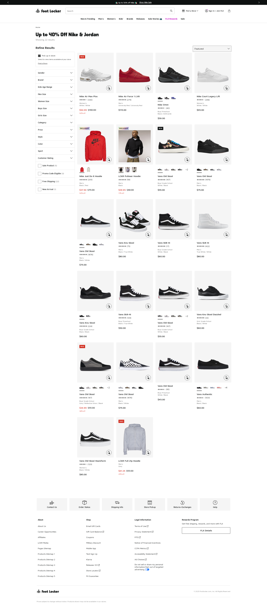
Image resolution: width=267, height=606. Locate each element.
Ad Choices (139, 559)
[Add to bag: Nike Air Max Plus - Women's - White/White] (109, 88)
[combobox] (119, 11)
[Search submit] (171, 11)
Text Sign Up (91, 554)
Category (42, 122)
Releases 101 (91, 565)
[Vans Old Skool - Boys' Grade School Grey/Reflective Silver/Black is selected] (81, 388)
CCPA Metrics (140, 548)
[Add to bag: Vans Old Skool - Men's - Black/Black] (226, 159)
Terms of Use (140, 526)
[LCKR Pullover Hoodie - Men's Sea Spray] (134, 170)
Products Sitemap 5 (46, 576)
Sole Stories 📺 (155, 19)
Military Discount (93, 543)
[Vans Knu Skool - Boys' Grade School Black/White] (88, 316)
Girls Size (42, 115)
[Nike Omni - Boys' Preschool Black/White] (166, 98)
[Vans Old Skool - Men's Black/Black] (95, 245)
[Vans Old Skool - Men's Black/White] (212, 170)
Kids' (121, 19)
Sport (40, 151)
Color (40, 144)
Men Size (42, 94)
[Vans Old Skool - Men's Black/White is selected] (81, 245)
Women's (111, 19)
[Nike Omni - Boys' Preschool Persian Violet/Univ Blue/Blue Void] (173, 98)
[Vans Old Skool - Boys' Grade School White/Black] (180, 170)
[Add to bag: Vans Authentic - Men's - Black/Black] (226, 377)
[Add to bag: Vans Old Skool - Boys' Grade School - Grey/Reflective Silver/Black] (109, 377)
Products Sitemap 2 (46, 559)
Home (38, 27)
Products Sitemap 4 (46, 570)
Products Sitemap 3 (46, 565)
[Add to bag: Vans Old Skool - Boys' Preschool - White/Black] (187, 377)
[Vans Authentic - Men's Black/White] (205, 388)
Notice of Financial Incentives (147, 543)
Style (40, 137)
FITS (136, 537)
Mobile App (91, 548)
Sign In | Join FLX (216, 11)
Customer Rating (45, 158)
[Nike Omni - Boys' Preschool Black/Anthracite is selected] (160, 98)
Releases (140, 19)
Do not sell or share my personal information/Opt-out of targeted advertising (149, 567)
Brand (40, 80)
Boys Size (42, 108)
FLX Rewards (171, 19)
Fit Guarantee (92, 576)
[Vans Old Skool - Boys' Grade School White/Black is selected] (160, 170)
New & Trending (88, 19)
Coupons (90, 537)
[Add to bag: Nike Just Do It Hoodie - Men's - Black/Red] (109, 159)
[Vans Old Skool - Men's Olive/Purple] (205, 170)
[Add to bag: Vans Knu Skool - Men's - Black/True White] (148, 234)
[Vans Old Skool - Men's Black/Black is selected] (199, 170)
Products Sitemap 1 (46, 554)
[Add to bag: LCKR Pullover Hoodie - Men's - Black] (148, 159)
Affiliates (41, 537)
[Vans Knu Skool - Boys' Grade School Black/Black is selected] (81, 316)
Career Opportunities (47, 531)
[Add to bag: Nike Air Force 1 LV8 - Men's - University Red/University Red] (148, 88)
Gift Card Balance (94, 531)
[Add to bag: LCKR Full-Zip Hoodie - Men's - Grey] (148, 452)
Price (40, 130)
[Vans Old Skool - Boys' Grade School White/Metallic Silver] (166, 170)
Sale (183, 19)
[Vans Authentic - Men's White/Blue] (212, 388)
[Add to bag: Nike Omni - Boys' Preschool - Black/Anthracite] (187, 88)
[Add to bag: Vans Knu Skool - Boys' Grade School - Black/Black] (109, 306)
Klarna (89, 559)
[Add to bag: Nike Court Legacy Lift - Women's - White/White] (226, 88)
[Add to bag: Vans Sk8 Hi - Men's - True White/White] (226, 234)
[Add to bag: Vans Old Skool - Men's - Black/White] (109, 234)
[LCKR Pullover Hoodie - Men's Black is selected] (120, 170)
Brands (130, 19)
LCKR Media (43, 543)
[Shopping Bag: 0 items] (229, 11)
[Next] (259, 2)
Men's (101, 19)
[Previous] (8, 2)
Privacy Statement (143, 531)
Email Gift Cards (93, 526)
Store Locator (92, 570)
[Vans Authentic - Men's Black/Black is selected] (199, 388)
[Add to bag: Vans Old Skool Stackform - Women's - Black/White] (109, 452)
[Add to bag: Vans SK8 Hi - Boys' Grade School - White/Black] (187, 234)
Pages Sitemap (44, 548)
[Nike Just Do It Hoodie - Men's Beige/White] (88, 170)
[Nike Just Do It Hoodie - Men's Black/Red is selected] (81, 170)
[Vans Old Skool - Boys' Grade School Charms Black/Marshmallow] (173, 170)
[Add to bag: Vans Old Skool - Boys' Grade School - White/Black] (187, 159)
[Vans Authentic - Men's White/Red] (219, 388)
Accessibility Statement (145, 554)
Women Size (43, 101)
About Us (42, 526)
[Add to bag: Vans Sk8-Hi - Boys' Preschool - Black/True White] (148, 306)
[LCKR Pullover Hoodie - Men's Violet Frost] (127, 170)
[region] (133, 2)
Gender (41, 73)
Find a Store (42, 63)
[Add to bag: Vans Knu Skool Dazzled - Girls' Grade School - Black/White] (226, 306)
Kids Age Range (45, 87)
